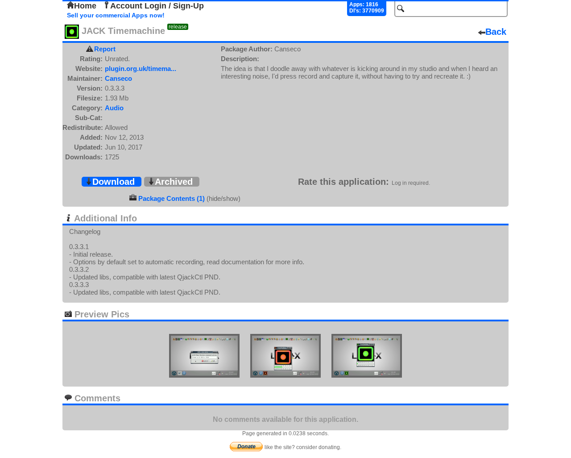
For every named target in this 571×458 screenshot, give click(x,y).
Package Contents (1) (171, 198)
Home (85, 5)
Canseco (118, 78)
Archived (174, 182)
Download (113, 182)
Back (495, 32)
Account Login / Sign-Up (157, 5)
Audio (114, 108)
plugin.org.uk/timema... (140, 68)
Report (105, 49)
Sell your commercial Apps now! (116, 15)
